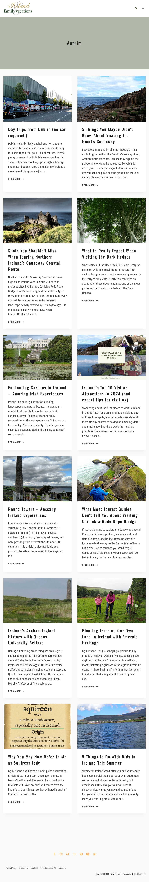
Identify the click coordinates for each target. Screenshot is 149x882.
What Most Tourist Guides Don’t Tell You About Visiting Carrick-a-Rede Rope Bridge (110, 515)
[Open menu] (143, 8)
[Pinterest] (94, 854)
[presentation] (37, 99)
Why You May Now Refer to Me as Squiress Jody (37, 760)
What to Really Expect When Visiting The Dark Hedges (109, 254)
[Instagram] (61, 854)
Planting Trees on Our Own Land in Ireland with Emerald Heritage (110, 637)
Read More (16, 179)
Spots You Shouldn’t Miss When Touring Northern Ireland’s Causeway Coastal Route (34, 260)
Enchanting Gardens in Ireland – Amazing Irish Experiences (37, 391)
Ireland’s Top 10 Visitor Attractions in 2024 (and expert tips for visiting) (106, 394)
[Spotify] (81, 854)
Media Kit (62, 868)
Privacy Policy (10, 868)
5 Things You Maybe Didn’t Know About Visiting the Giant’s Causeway (107, 135)
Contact (34, 868)
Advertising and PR (48, 868)
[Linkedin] (68, 854)
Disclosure (23, 868)
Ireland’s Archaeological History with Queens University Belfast (31, 637)
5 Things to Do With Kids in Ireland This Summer (108, 760)
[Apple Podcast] (88, 854)
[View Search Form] (136, 8)
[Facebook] (54, 854)
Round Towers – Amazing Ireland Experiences (32, 512)
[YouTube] (74, 854)
